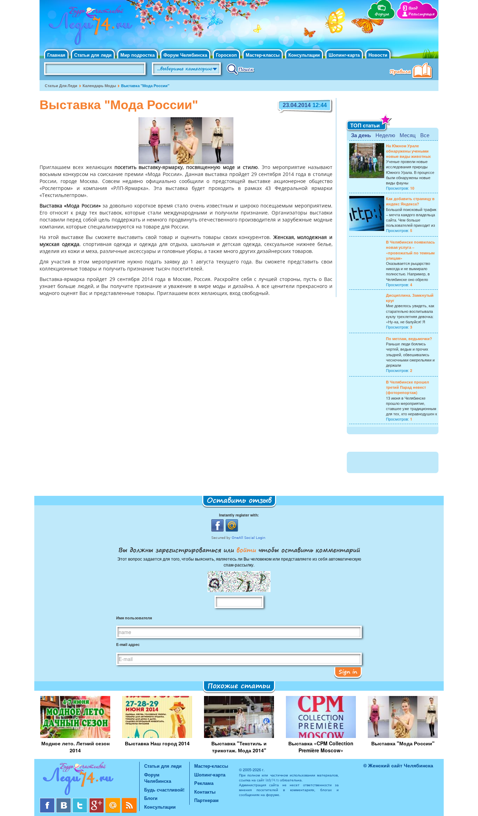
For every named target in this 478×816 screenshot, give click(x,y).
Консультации (304, 54)
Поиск (240, 69)
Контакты (205, 791)
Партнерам (206, 800)
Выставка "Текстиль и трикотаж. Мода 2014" (239, 747)
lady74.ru (272, 780)
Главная (56, 54)
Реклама (203, 783)
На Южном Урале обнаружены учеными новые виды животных (408, 151)
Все (424, 135)
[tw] (80, 800)
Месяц (408, 135)
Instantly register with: (239, 515)
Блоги (150, 798)
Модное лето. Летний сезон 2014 (75, 747)
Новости (377, 54)
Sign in (348, 671)
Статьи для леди (93, 54)
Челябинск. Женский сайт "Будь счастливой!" (89, 27)
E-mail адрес (128, 644)
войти (246, 549)
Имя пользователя (134, 617)
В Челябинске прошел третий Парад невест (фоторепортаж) (407, 387)
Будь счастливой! (164, 789)
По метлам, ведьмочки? (409, 338)
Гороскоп (226, 54)
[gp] (97, 800)
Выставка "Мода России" (403, 743)
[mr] (113, 800)
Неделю (385, 135)
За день (361, 135)
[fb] (48, 800)
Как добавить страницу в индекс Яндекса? (410, 201)
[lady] (89, 780)
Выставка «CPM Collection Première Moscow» (320, 747)
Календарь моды (99, 85)
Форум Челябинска (185, 54)
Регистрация (421, 14)
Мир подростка (137, 54)
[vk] (64, 800)
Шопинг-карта (344, 54)
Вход (412, 8)
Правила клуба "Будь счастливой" (412, 71)
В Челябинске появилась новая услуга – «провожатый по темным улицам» (410, 250)
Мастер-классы (263, 54)
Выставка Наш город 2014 (157, 743)
